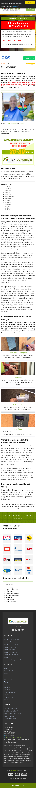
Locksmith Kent (8, 657)
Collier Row (8, 194)
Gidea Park (8, 189)
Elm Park (7, 206)
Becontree (8, 202)
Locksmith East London (11, 642)
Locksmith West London (11, 655)
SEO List (6, 700)
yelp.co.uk (7, 689)
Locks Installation (9, 716)
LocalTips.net (8, 679)
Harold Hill (8, 191)
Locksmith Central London (11, 639)
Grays (6, 212)
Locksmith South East (10, 649)
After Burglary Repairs (10, 718)
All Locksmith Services (10, 708)
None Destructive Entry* (11, 711)
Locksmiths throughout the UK (12, 660)
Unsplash (21, 123)
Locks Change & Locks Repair (12, 713)
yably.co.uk (7, 695)
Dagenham (8, 200)
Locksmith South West (10, 652)
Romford (7, 187)
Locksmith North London (11, 644)
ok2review (7, 687)
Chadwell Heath (9, 196)
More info (15, 6)
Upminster (8, 208)
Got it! (29, 2)
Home (5, 668)
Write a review (29, 58)
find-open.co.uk (8, 697)
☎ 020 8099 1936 (12, 40)
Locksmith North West (10, 647)
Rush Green (8, 198)
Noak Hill (7, 192)
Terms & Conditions (9, 671)
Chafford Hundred (10, 210)
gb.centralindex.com (10, 692)
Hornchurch (8, 204)
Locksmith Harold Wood (13, 737)
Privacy (6, 673)
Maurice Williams (12, 123)
